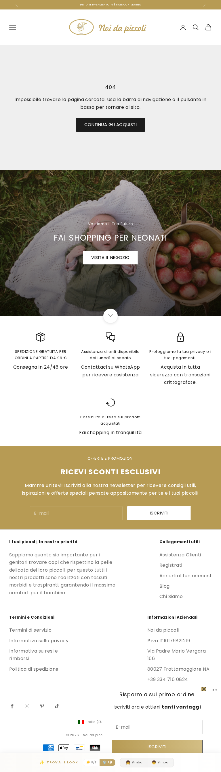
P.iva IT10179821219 (168, 640)
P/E (91, 762)
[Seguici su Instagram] (27, 706)
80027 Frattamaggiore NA (178, 669)
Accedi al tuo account (185, 575)
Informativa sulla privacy (38, 640)
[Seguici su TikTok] (57, 706)
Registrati (170, 565)
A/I (107, 762)
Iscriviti (157, 747)
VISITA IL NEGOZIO (110, 257)
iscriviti (159, 513)
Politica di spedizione (34, 669)
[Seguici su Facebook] (12, 706)
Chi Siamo (171, 596)
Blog (164, 586)
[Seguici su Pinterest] (42, 706)
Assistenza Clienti (180, 555)
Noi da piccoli (163, 630)
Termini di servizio (30, 630)
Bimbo (160, 762)
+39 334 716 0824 (167, 679)
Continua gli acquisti (110, 124)
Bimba (134, 762)
